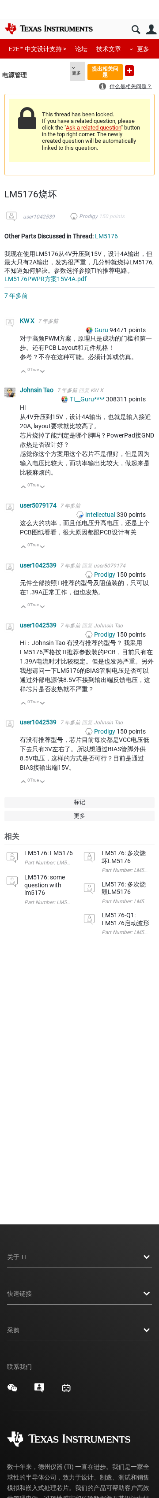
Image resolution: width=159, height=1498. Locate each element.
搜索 (136, 29)
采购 (13, 1330)
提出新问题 (129, 70)
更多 (143, 48)
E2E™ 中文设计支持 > (37, 48)
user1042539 (39, 217)
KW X (28, 320)
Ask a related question (93, 127)
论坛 (81, 48)
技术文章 (108, 48)
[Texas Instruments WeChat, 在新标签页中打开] (12, 1390)
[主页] (48, 28)
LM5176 (106, 236)
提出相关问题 (105, 72)
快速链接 (19, 1293)
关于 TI (16, 1257)
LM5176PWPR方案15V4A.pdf (45, 278)
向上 (23, 372)
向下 (42, 372)
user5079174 (39, 505)
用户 (151, 29)
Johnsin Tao (37, 389)
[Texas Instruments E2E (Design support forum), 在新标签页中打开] (39, 1390)
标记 (79, 802)
